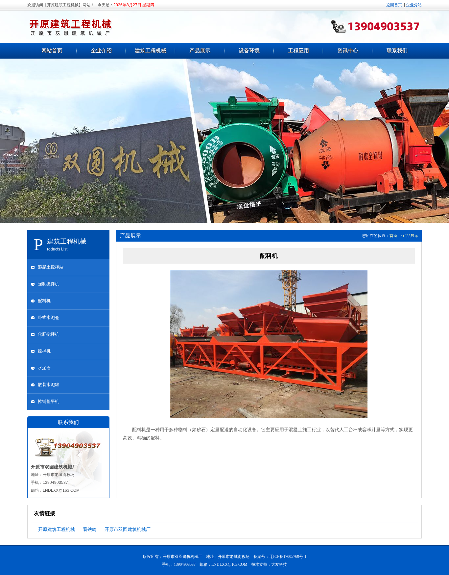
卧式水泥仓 (48, 317)
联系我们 (397, 50)
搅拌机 (44, 351)
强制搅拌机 (48, 283)
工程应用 (298, 50)
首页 (393, 235)
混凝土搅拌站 (50, 267)
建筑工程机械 (150, 50)
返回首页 (394, 5)
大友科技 (279, 564)
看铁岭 (90, 529)
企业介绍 (101, 50)
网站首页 (51, 50)
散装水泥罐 (48, 384)
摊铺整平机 (48, 401)
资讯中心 (347, 50)
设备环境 (249, 50)
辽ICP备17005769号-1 (287, 556)
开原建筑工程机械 (56, 529)
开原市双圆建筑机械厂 (128, 529)
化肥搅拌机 (48, 334)
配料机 (44, 300)
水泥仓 (44, 367)
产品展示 (199, 50)
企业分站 (414, 5)
